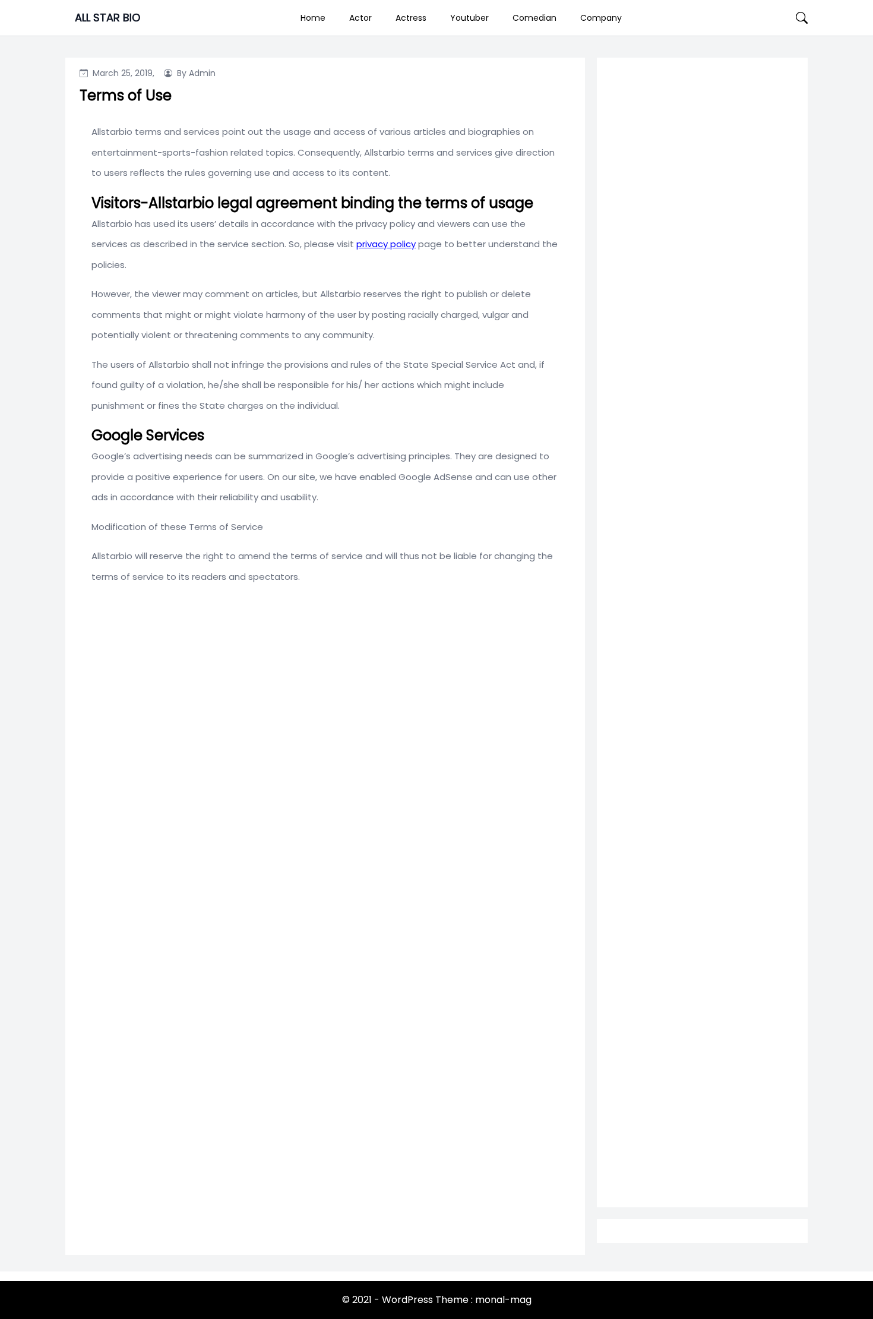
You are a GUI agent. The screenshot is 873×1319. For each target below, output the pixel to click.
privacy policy (386, 244)
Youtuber (469, 18)
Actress (411, 18)
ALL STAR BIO (107, 17)
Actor (360, 18)
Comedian (534, 18)
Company (601, 18)
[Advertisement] (702, 537)
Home (313, 18)
